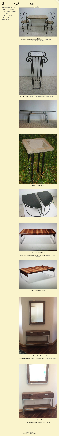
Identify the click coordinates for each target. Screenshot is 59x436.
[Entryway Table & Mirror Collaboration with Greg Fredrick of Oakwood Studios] (38, 391)
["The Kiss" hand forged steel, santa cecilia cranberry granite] (38, 22)
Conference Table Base (36, 130)
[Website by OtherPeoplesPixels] (56, 3)
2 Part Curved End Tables (29, 219)
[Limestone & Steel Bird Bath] (38, 159)
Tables (6, 13)
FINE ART (6, 17)
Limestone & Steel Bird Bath (38, 185)
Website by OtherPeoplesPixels (29, 433)
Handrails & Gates (10, 11)
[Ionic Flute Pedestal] (38, 70)
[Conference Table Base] (38, 114)
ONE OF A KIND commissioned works (10, 15)
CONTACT (5, 19)
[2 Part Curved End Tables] (38, 203)
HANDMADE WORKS (9, 7)
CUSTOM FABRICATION (10, 9)
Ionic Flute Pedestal (23, 96)
